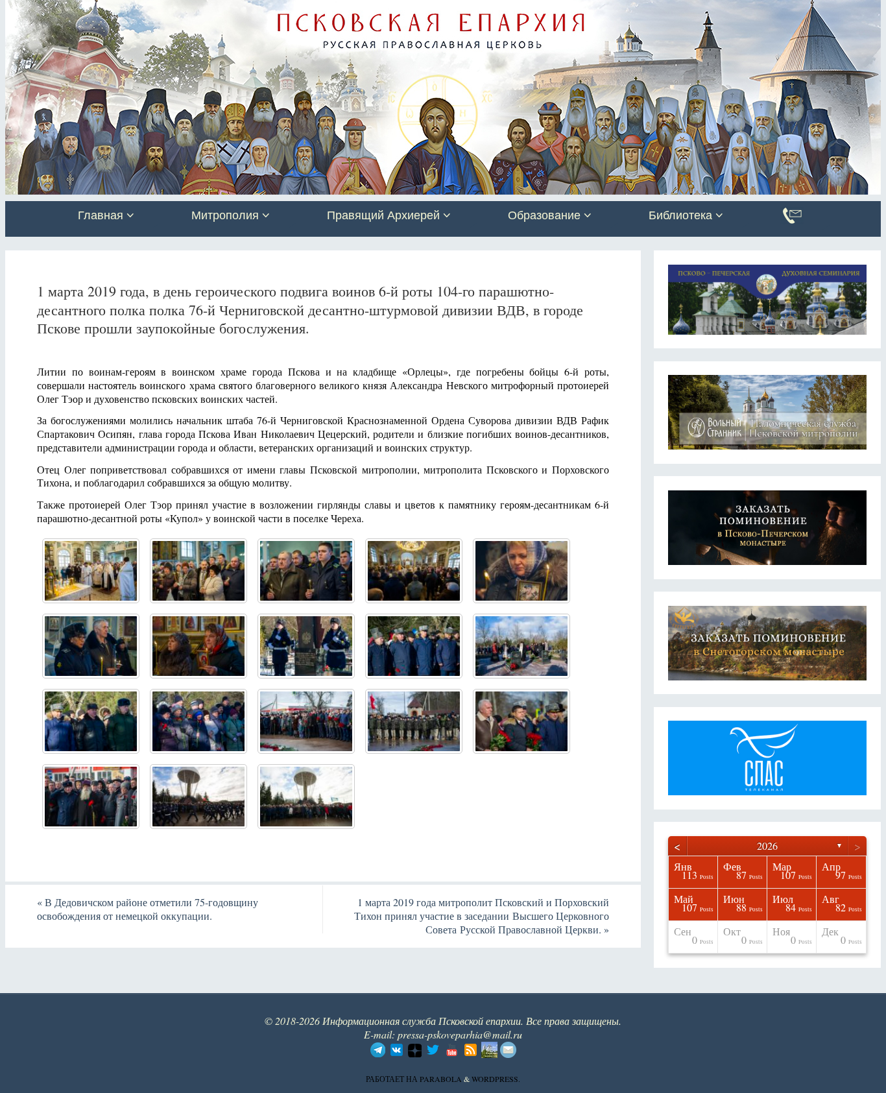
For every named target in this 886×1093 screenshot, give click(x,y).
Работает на (393, 1079)
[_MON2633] (90, 796)
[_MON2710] (198, 796)
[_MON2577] (521, 721)
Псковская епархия (189, 11)
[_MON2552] (413, 721)
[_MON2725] (306, 796)
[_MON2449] (306, 646)
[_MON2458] (413, 646)
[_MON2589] (306, 721)
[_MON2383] (198, 646)
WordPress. (496, 1079)
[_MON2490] (521, 646)
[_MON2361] (413, 570)
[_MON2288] (306, 570)
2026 (767, 845)
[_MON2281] (198, 570)
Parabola (441, 1079)
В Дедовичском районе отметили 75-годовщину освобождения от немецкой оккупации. (147, 908)
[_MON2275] (90, 570)
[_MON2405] (90, 721)
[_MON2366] (90, 646)
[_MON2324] (521, 570)
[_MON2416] (198, 721)
